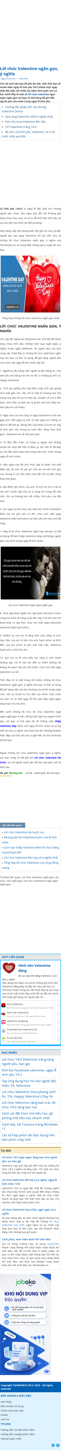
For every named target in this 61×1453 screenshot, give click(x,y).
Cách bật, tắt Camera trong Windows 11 (30, 1126)
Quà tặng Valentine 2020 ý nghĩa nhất (29, 116)
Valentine (23, 78)
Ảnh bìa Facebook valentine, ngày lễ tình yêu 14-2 (29, 1072)
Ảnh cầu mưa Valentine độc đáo (25, 122)
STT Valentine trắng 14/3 (20, 127)
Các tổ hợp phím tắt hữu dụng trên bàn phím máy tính (28, 1137)
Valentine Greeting (17, 1021)
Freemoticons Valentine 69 (22, 1029)
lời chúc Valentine (38, 94)
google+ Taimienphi (57, 1445)
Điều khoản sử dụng (12, 1406)
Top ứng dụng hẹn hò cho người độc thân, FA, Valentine (29, 1083)
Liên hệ (5, 1419)
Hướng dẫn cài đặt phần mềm (18, 1429)
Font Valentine (15, 1004)
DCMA (4, 1415)
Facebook (53, 1445)
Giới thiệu (6, 1401)
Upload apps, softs (11, 1438)
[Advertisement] (30, 32)
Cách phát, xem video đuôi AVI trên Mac (26, 1239)
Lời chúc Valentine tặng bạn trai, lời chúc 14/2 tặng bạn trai (29, 1104)
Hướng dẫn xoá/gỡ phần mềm (18, 1434)
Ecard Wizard (14, 1037)
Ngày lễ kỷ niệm (8, 78)
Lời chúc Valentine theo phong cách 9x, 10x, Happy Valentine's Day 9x (29, 1094)
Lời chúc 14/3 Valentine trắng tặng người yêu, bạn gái (28, 1061)
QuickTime (53, 1243)
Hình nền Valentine (18, 1012)
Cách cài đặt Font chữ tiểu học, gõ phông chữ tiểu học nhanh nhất (27, 1115)
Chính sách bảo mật (12, 1410)
